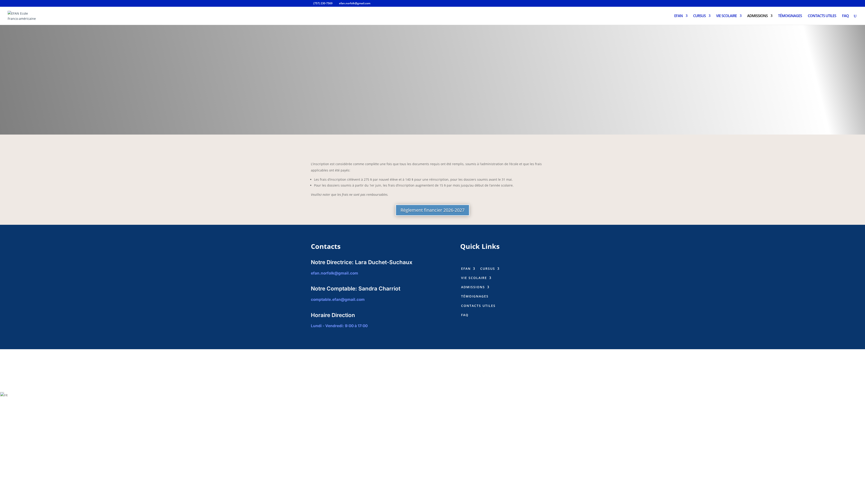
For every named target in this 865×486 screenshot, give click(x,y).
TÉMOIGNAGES (790, 16)
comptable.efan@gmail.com (338, 299)
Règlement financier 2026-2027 (432, 210)
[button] (432, 395)
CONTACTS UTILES (822, 16)
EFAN (678, 16)
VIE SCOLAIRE (726, 16)
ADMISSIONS (757, 16)
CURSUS (699, 16)
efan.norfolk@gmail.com (334, 273)
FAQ (845, 16)
